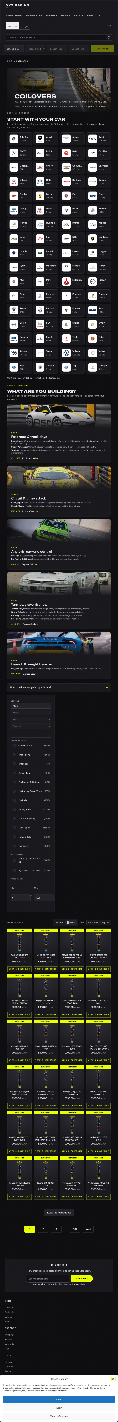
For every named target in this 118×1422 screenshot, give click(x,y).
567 (75, 1229)
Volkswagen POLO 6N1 (98, 1184)
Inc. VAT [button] (12, 27)
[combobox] (56, 37)
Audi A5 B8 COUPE (19, 956)
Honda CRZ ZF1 (98, 1138)
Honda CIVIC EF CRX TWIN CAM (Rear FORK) (46, 1140)
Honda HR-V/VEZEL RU (19, 1184)
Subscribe (82, 1278)
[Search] (109, 37)
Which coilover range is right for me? (30, 687)
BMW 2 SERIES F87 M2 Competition (72, 958)
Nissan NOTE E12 (98, 1002)
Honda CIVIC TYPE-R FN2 (72, 1138)
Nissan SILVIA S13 (46, 1047)
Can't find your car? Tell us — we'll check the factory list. (33, 378)
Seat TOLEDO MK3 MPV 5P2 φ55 (98, 1049)
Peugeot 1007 (72, 1047)
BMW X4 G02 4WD (98, 1093)
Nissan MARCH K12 (72, 1002)
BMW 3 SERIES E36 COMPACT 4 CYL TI (98, 958)
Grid (72, 922)
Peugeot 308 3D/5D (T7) (19, 1093)
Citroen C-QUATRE (72, 1093)
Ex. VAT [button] (24, 27)
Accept (59, 1399)
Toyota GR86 (46, 1184)
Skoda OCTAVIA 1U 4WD (45, 1093)
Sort (82, 922)
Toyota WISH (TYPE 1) (72, 1184)
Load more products (59, 1212)
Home (9, 61)
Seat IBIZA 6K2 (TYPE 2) (19, 1138)
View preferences (59, 1416)
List (61, 922)
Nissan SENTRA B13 (19, 1047)
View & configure (19, 969)
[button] (113, 1378)
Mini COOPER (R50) (46, 956)
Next (88, 1229)
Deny (59, 1408)
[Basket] (109, 25)
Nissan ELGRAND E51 (45, 1002)
